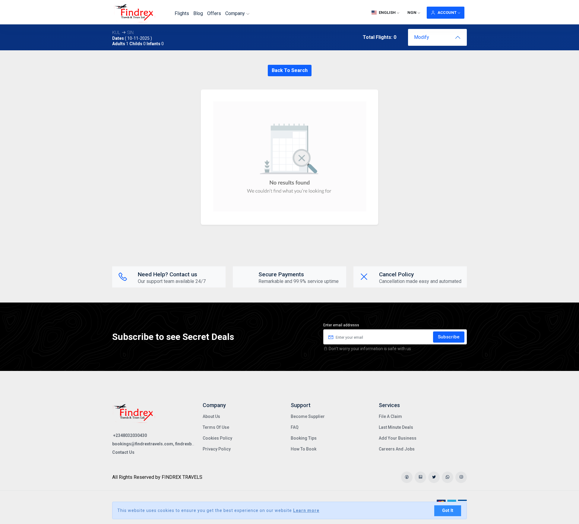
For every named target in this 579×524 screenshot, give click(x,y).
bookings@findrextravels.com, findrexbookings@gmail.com (173, 443)
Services (389, 405)
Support (301, 405)
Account (447, 12)
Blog (198, 13)
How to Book (303, 449)
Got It (447, 510)
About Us (211, 416)
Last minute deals (396, 427)
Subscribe (449, 337)
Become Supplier (308, 416)
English (387, 12)
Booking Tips (304, 438)
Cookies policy (217, 438)
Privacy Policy (217, 449)
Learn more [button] (306, 510)
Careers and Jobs (397, 449)
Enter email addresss (341, 325)
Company (235, 13)
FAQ (295, 427)
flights (182, 13)
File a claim (390, 416)
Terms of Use (216, 427)
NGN (411, 12)
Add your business (397, 438)
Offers (214, 13)
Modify (421, 37)
